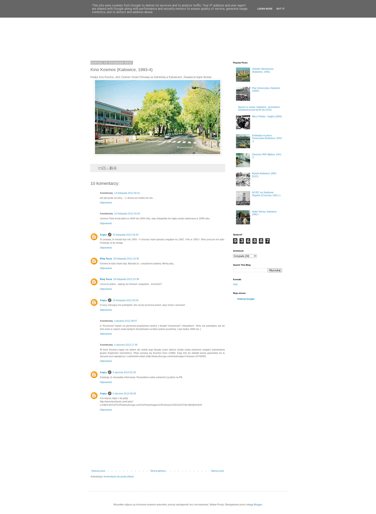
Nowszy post (98, 471)
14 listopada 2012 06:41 (127, 193)
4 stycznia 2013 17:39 (125, 344)
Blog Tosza (106, 258)
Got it (280, 8)
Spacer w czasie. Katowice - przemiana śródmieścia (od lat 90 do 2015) (259, 108)
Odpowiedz (106, 202)
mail (235, 284)
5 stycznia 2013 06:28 (124, 393)
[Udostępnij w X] (107, 168)
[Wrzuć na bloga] (104, 168)
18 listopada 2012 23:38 (126, 279)
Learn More (264, 8)
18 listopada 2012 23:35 (126, 258)
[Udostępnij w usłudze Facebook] (111, 168)
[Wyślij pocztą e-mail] (100, 168)
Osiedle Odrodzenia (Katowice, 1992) (262, 70)
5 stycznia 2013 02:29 (124, 372)
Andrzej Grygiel (245, 299)
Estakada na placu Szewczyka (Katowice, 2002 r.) (267, 138)
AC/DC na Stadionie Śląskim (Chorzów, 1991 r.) (266, 194)
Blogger (258, 504)
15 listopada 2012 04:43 (125, 234)
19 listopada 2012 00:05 (125, 300)
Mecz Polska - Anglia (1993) (267, 116)
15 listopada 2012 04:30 (127, 213)
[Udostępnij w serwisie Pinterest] (115, 168)
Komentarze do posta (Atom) (119, 476)
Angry (103, 234)
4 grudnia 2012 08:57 (125, 321)
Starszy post (217, 471)
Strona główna (158, 471)
